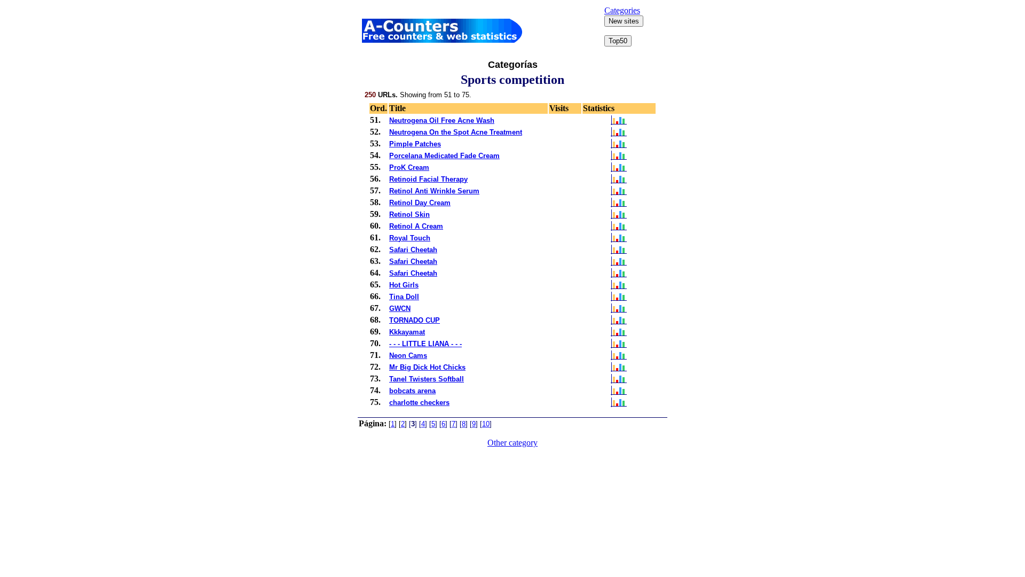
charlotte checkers (419, 403)
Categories (622, 10)
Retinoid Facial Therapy (428, 179)
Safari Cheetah (413, 250)
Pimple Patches (415, 144)
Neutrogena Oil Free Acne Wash (441, 120)
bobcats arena (412, 391)
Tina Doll (404, 297)
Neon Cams (408, 356)
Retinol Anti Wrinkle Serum (434, 191)
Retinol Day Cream (420, 203)
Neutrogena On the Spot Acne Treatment (455, 132)
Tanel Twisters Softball (426, 379)
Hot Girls (404, 285)
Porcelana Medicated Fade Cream (444, 156)
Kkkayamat (407, 332)
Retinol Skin (409, 214)
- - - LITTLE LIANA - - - (425, 344)
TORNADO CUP (414, 320)
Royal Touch (409, 238)
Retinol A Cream (416, 226)
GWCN (400, 309)
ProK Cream (409, 167)
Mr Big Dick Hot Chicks (427, 367)
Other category (512, 442)
